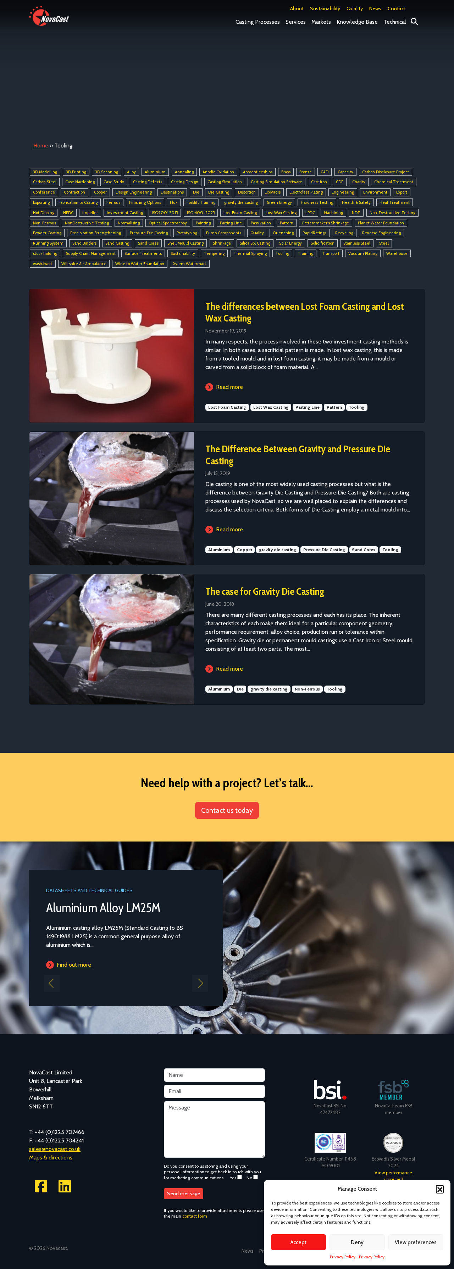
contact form (194, 1216)
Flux (173, 202)
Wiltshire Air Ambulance (83, 263)
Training (305, 253)
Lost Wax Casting (281, 212)
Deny (357, 1242)
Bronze (305, 171)
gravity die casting (241, 202)
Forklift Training (201, 202)
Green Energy (279, 202)
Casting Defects (147, 182)
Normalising (129, 222)
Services (296, 21)
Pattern (286, 222)
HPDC (68, 212)
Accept (298, 1242)
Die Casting (218, 192)
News (375, 8)
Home (40, 145)
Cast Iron (319, 182)
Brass (285, 171)
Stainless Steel (356, 243)
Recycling (344, 233)
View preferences (416, 1242)
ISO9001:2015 (165, 212)
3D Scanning (106, 171)
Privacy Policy (342, 1256)
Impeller (90, 212)
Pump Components (223, 233)
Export (401, 192)
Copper (100, 192)
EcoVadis (273, 192)
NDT (356, 212)
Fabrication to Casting (78, 202)
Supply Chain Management (91, 253)
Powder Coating (47, 233)
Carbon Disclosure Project (385, 171)
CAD (324, 171)
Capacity (345, 171)
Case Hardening (80, 182)
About (297, 8)
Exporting (41, 202)
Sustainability (325, 8)
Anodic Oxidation (218, 171)
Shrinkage (222, 243)
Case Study (114, 182)
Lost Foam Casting (240, 212)
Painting (203, 222)
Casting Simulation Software (276, 182)
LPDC (310, 212)
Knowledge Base (357, 21)
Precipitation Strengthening (95, 233)
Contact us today (227, 810)
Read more (229, 387)
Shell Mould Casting (185, 243)
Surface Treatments (143, 253)
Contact (397, 8)
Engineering (343, 192)
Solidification (322, 243)
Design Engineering (134, 192)
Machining (333, 212)
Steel (384, 243)
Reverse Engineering (381, 233)
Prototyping (187, 233)
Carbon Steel (44, 182)
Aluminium (155, 171)
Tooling (282, 253)
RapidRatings (314, 233)
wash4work (42, 263)
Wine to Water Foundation (139, 263)
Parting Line (231, 222)
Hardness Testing (317, 202)
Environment (375, 192)
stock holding (45, 253)
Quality (355, 8)
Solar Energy (290, 243)
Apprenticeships (257, 171)
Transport (330, 253)
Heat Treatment (395, 202)
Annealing (184, 171)
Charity (358, 182)
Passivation (261, 222)
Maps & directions (50, 1157)
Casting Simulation (224, 182)
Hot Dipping (43, 212)
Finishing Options (145, 202)
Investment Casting (125, 212)
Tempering (214, 253)
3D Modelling (45, 171)
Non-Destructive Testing (392, 212)
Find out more (146, 964)
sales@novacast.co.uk (55, 1149)
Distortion (247, 192)
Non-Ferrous (44, 222)
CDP (339, 182)
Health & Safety (356, 202)
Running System (48, 243)
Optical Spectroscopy (168, 222)
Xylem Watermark (189, 263)
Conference (44, 192)
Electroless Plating (306, 192)
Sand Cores (148, 243)
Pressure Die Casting (149, 233)
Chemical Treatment (393, 182)
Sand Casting (117, 243)
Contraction (74, 192)
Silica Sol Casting (255, 243)
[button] (439, 1188)
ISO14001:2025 (201, 212)
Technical (394, 21)
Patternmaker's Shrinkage (325, 222)
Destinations (172, 192)
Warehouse (397, 253)
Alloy (131, 171)
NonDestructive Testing (87, 222)
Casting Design (184, 182)
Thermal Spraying (250, 253)
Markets (321, 21)
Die (196, 192)
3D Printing (76, 171)
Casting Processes (258, 21)
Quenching (283, 233)
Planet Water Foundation (381, 222)
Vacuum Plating (362, 253)
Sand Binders (84, 243)
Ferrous (113, 202)
